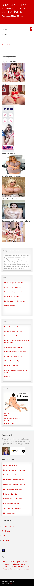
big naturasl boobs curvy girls (16, 567)
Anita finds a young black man (13, 347)
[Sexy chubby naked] (13, 218)
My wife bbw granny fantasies (13, 479)
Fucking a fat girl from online (13, 356)
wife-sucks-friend (19, 564)
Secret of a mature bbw (11, 336)
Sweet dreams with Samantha (14, 475)
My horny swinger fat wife (12, 489)
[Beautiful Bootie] (13, 173)
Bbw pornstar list (9, 306)
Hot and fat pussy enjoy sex (13, 331)
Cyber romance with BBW (12, 499)
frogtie (6, 566)
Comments (7, 377)
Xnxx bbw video (9, 423)
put (18, 562)
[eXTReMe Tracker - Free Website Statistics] (3, 551)
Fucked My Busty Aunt (11, 465)
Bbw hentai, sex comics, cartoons (14, 301)
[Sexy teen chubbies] (13, 81)
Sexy (12, 562)
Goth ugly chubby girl (11, 327)
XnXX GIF (5, 540)
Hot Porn (7, 413)
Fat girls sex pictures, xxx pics (13, 283)
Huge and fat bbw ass (11, 365)
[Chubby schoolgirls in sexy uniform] (13, 241)
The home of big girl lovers (12, 16)
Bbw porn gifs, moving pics (12, 287)
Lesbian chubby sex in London (14, 470)
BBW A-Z (7, 421)
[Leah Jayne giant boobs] (13, 196)
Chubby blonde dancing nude (13, 361)
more (11, 583)
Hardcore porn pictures (11, 296)
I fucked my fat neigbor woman (14, 484)
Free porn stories (8, 526)
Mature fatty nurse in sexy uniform (15, 352)
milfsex (26, 569)
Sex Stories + (6, 531)
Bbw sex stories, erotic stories (13, 292)
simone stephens (18, 566)
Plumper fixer (7, 44)
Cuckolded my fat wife (11, 503)
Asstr (3, 535)
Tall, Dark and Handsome (12, 508)
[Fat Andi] (13, 104)
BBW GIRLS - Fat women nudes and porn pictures (15, 8)
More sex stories (9, 513)
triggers (6, 564)
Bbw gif (6, 416)
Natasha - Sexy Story (11, 494)
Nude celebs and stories (12, 418)
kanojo (4, 562)
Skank (25, 562)
